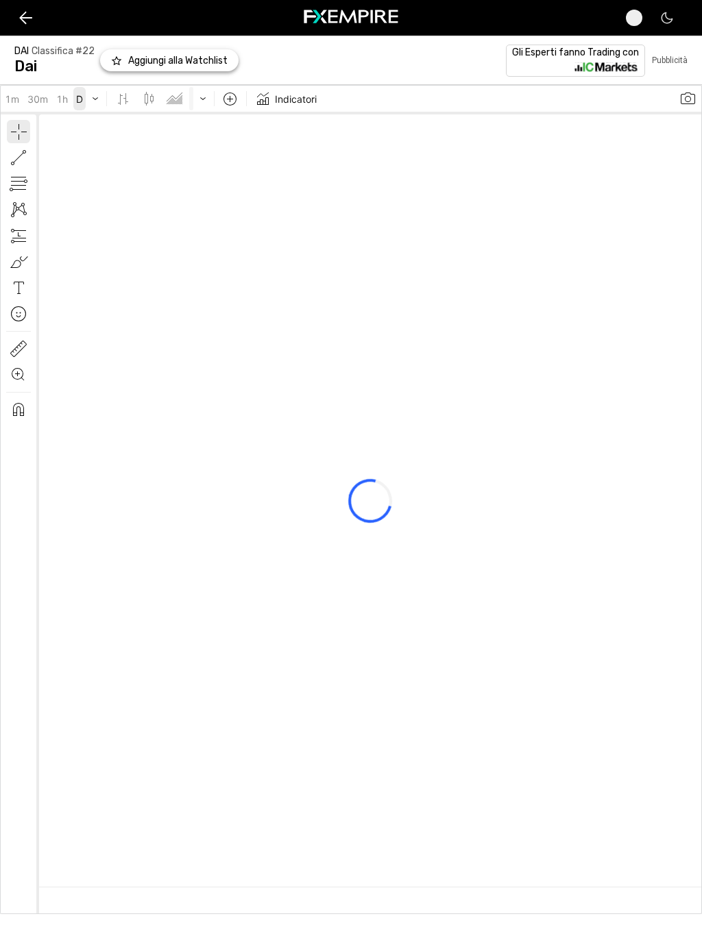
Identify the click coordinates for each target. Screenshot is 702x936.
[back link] (25, 17)
